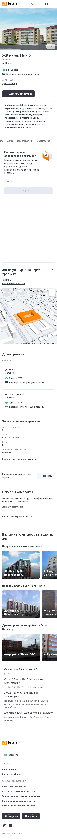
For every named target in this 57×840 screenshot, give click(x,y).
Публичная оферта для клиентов (18, 805)
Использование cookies (14, 786)
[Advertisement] (28, 231)
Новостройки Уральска (13, 283)
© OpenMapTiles (27, 343)
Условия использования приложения (21, 796)
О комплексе (43, 141)
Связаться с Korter (11, 774)
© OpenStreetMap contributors (45, 343)
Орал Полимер (9, 83)
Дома (10, 141)
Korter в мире (9, 769)
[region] (28, 316)
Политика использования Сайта (18, 801)
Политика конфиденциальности (18, 791)
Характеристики (25, 141)
